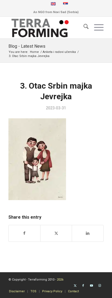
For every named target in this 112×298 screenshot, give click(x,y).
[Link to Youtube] (91, 286)
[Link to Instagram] (99, 286)
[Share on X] (56, 233)
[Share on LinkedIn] (87, 233)
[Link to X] (75, 286)
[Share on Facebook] (24, 233)
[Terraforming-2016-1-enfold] (46, 27)
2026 (60, 279)
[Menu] (96, 27)
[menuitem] (83, 27)
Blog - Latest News (26, 46)
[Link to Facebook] (83, 286)
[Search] (83, 27)
